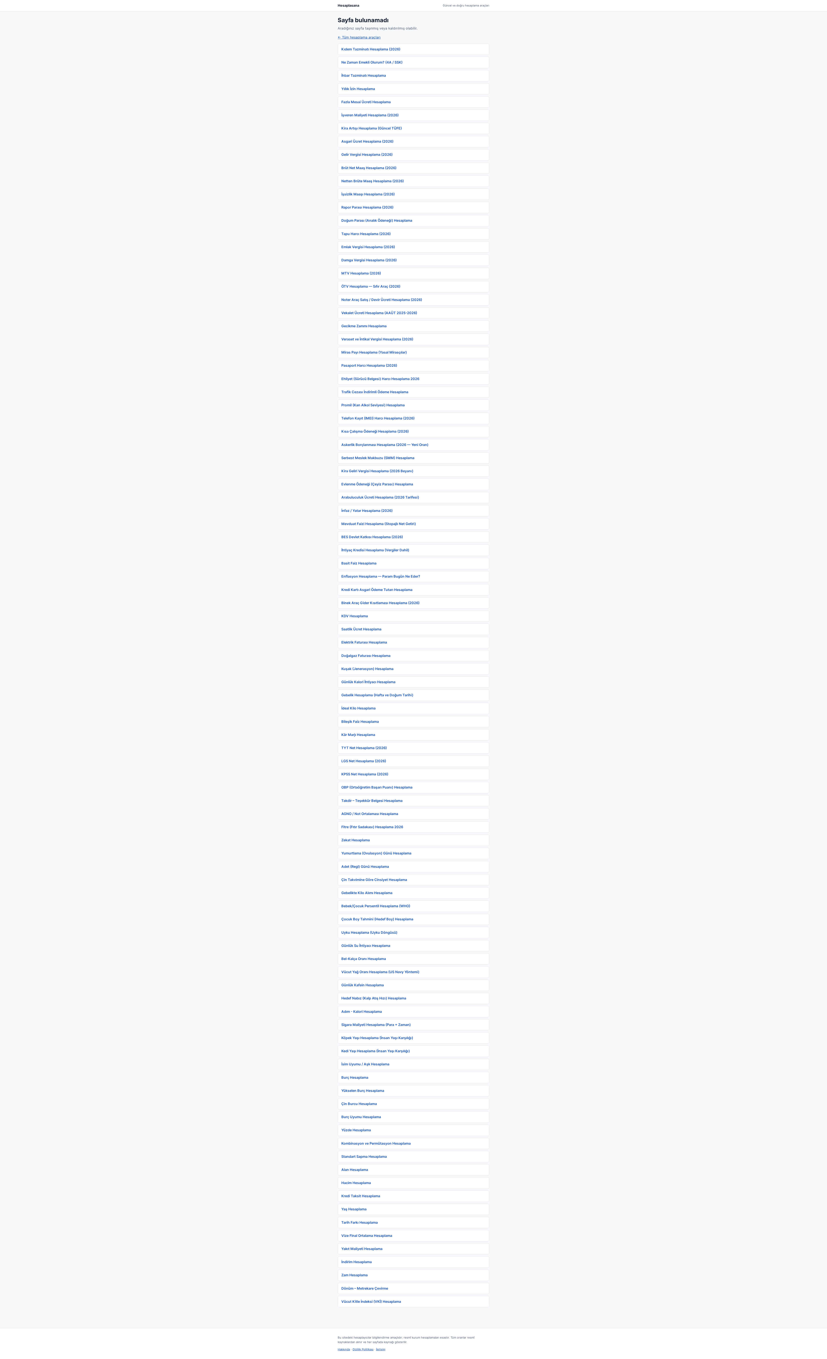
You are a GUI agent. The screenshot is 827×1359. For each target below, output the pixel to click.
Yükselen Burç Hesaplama (362, 1090)
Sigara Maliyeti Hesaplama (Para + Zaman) (376, 1024)
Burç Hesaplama (354, 1077)
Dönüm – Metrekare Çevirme (364, 1288)
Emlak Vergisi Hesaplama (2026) (368, 247)
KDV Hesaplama (354, 616)
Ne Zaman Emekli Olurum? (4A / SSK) (372, 62)
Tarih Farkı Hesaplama (359, 1222)
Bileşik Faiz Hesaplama (360, 721)
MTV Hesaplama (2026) (361, 273)
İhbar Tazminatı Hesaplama (363, 75)
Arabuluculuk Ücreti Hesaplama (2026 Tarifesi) (380, 497)
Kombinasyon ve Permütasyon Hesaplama (376, 1143)
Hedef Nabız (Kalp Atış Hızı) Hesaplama (373, 998)
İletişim (380, 1349)
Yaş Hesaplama (354, 1209)
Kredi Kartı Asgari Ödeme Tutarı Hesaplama (376, 590)
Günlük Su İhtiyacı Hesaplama (365, 945)
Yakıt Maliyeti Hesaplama (361, 1249)
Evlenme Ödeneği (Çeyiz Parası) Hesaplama (377, 484)
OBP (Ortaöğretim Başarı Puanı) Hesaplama (376, 787)
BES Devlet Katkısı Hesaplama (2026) (372, 537)
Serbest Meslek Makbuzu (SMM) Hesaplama (377, 458)
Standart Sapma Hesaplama (364, 1156)
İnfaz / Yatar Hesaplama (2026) (367, 510)
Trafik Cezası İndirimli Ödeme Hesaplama (374, 392)
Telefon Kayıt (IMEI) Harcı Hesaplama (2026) (378, 418)
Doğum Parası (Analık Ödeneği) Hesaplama (376, 220)
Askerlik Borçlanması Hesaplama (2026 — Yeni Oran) (384, 445)
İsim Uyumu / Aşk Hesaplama (365, 1064)
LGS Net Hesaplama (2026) (363, 761)
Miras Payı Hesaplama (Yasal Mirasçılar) (374, 352)
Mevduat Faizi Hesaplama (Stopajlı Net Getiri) (378, 524)
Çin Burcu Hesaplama (359, 1104)
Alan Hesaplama (354, 1169)
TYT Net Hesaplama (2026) (364, 748)
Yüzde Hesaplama (356, 1130)
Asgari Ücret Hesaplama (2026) (367, 141)
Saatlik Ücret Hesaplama (361, 629)
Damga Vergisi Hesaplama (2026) (369, 260)
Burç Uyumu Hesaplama (361, 1117)
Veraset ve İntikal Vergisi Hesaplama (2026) (377, 339)
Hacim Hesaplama (356, 1183)
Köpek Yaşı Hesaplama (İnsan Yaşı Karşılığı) (377, 1038)
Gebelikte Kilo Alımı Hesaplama (366, 893)
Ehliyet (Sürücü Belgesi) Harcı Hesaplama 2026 (380, 379)
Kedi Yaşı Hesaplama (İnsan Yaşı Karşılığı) (375, 1051)
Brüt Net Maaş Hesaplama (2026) (368, 168)
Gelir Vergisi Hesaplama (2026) (367, 154)
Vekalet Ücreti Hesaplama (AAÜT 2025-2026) (379, 313)
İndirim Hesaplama (356, 1262)
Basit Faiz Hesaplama (358, 563)
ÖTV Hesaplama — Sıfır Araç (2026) (370, 286)
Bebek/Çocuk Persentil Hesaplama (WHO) (375, 906)
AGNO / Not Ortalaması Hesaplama (369, 814)
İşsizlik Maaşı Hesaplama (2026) (368, 194)
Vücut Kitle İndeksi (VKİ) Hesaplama (371, 1301)
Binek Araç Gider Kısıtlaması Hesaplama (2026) (380, 603)
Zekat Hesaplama (355, 840)
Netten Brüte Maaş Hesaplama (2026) (372, 181)
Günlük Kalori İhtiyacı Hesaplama (368, 682)
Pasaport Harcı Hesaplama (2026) (369, 365)
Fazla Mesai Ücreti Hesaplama (366, 102)
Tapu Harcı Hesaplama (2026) (366, 234)
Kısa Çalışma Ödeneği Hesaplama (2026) (375, 431)
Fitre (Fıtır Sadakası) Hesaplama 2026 (372, 827)
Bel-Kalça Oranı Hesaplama (363, 959)
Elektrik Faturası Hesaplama (364, 642)
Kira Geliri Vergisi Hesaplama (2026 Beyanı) (377, 471)
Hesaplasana (348, 5)
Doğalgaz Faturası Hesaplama (365, 655)
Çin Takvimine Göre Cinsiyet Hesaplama (374, 879)
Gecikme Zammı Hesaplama (364, 326)
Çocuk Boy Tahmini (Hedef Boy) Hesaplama (377, 919)
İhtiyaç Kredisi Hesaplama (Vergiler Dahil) (375, 550)
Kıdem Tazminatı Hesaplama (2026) (370, 49)
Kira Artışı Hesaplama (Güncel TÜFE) (371, 128)
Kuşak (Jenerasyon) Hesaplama (367, 669)
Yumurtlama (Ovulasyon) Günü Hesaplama (376, 853)
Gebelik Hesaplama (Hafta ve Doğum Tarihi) (377, 695)
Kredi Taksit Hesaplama (360, 1196)
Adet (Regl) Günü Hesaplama (365, 866)
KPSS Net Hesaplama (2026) (364, 774)
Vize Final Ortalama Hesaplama (366, 1235)
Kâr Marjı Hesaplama (358, 734)
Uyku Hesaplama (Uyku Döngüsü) (369, 932)
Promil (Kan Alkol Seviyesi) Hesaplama (373, 405)
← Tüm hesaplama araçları (359, 37)
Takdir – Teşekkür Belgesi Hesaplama (372, 800)
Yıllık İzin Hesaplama (358, 89)
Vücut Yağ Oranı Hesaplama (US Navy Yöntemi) (380, 972)
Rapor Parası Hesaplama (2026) (367, 207)
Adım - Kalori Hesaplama (361, 1011)
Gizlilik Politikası (363, 1349)
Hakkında (344, 1349)
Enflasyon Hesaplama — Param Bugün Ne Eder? (380, 576)
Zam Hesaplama (354, 1275)
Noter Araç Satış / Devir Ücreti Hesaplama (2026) (381, 300)
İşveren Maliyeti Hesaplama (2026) (370, 115)
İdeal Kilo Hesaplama (358, 708)
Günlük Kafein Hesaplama (362, 985)
